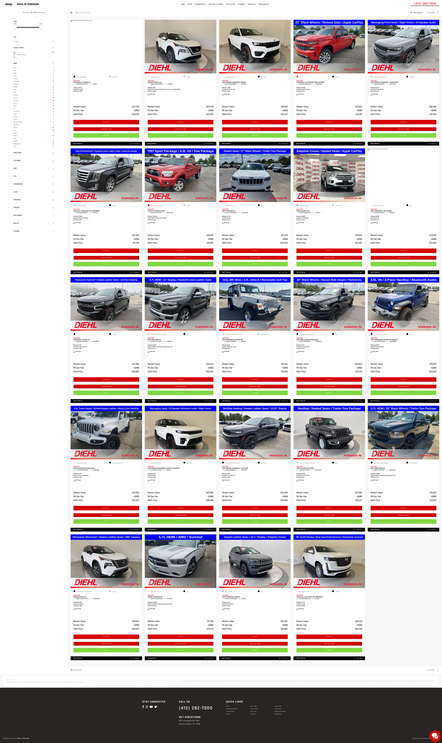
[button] (215, 46)
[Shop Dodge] (8, 4)
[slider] (15, 27)
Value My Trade (106, 129)
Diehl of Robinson (77, 143)
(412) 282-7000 (425, 3)
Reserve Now (106, 135)
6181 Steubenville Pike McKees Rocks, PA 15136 (425, 6)
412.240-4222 (135, 144)
